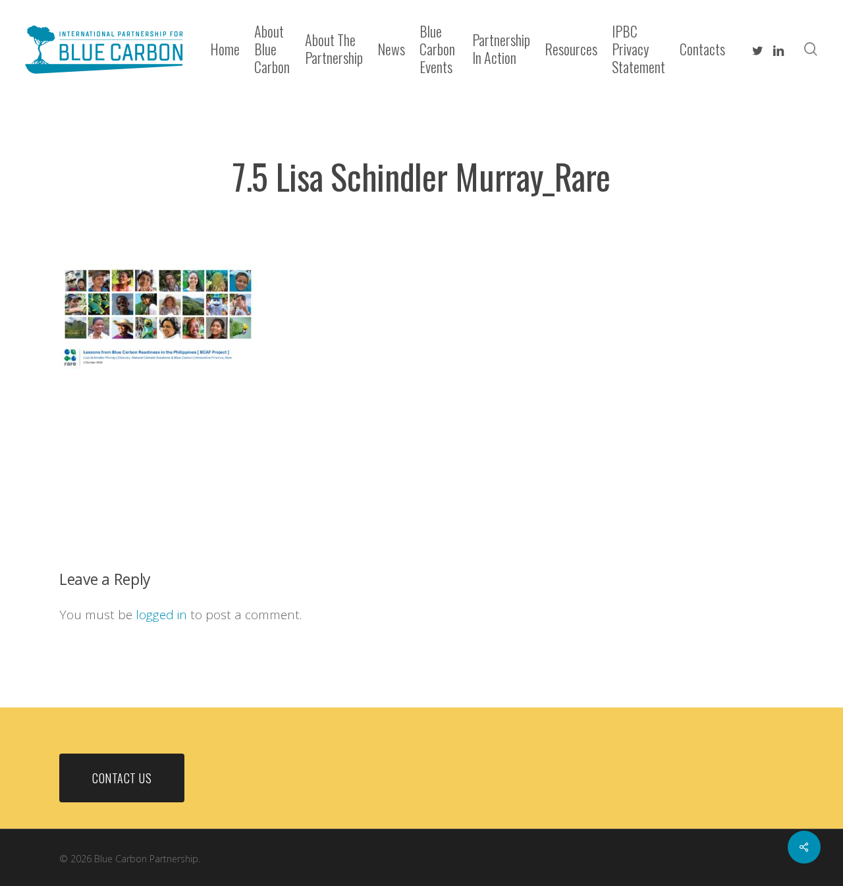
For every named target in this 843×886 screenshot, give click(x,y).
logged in (161, 614)
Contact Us (121, 778)
